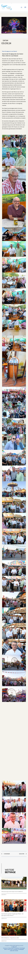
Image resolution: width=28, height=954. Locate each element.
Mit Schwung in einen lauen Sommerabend (12, 891)
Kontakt (16, 950)
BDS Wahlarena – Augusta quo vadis (10, 937)
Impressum (5, 948)
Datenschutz (10, 948)
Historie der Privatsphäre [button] (13, 949)
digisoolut (15, 946)
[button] (6, 141)
